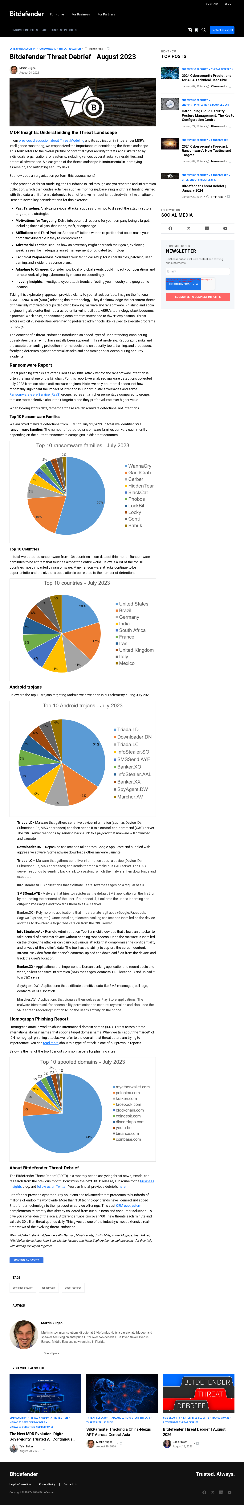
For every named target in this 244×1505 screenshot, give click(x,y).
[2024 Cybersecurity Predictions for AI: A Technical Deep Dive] (170, 78)
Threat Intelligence (99, 1422)
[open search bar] (203, 30)
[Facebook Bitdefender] (170, 228)
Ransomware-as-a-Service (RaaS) (35, 394)
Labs (44, 30)
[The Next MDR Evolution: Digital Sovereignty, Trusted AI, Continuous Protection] (45, 1393)
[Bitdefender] (27, 13)
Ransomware (47, 48)
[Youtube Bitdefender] (225, 228)
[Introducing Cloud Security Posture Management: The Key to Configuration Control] (170, 113)
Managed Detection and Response (31, 1427)
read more (51, 1043)
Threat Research (70, 48)
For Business (80, 14)
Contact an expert (222, 30)
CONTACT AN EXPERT (26, 1260)
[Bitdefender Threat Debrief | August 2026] (198, 1393)
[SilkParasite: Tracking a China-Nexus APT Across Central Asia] (122, 1393)
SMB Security (18, 1418)
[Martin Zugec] (14, 70)
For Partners (106, 14)
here (122, 1186)
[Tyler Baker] (14, 1448)
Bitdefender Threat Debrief (199, 179)
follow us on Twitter (52, 1186)
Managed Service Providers (27, 1422)
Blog (228, 3)
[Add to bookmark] (108, 48)
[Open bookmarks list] (196, 30)
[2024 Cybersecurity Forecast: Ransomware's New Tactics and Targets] (170, 151)
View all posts (51, 1353)
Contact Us (70, 1484)
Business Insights (64, 30)
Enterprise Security (23, 48)
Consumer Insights (24, 30)
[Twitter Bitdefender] (189, 228)
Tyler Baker (26, 1446)
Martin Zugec (27, 68)
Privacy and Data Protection (49, 1418)
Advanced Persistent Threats (131, 1418)
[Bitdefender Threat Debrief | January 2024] (170, 186)
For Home (57, 14)
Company (212, 3)
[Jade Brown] (167, 1444)
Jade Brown (180, 1441)
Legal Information (20, 1484)
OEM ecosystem (128, 1206)
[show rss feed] (190, 30)
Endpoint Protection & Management (205, 105)
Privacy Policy (47, 1484)
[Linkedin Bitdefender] (207, 228)
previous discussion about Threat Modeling (51, 140)
